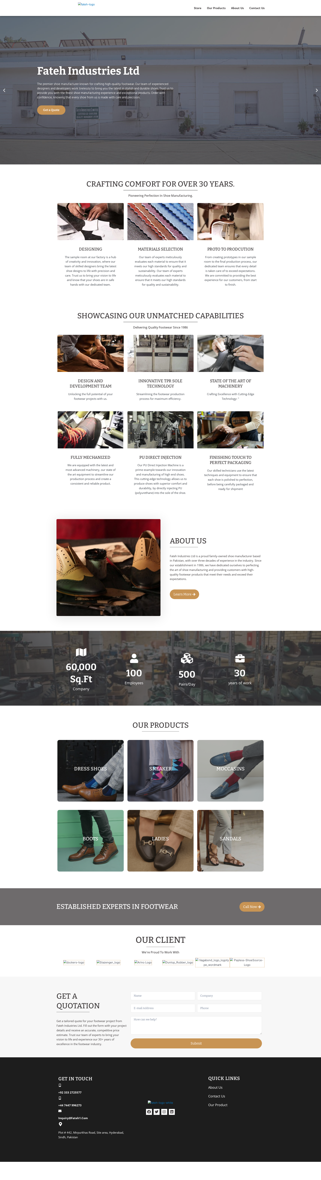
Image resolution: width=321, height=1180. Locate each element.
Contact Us (257, 8)
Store (197, 8)
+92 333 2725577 (70, 1092)
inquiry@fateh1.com (73, 1118)
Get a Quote (51, 110)
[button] (4, 90)
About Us (237, 8)
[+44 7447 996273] (59, 1098)
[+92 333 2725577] (59, 1085)
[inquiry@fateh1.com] (59, 1110)
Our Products (216, 8)
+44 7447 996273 (70, 1105)
